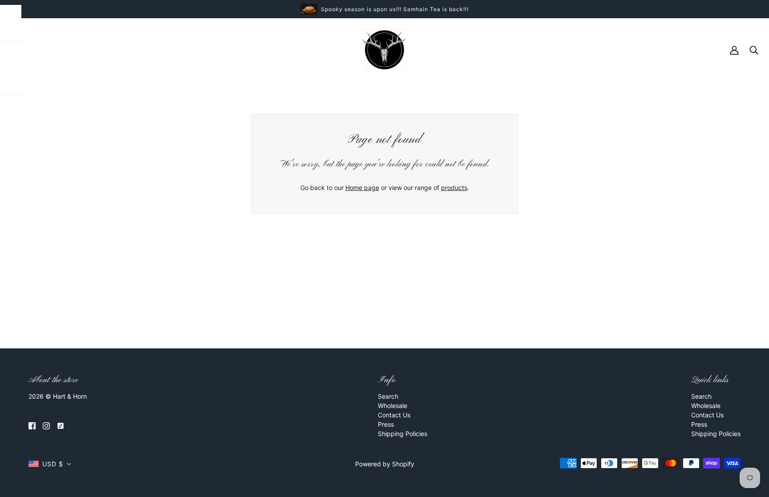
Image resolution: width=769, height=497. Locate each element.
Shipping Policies (402, 433)
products (454, 187)
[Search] (753, 49)
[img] (32, 425)
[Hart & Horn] (384, 49)
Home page (362, 187)
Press (386, 424)
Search (388, 396)
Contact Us (394, 415)
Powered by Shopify (384, 464)
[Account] (734, 49)
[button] (49, 464)
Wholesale (392, 405)
